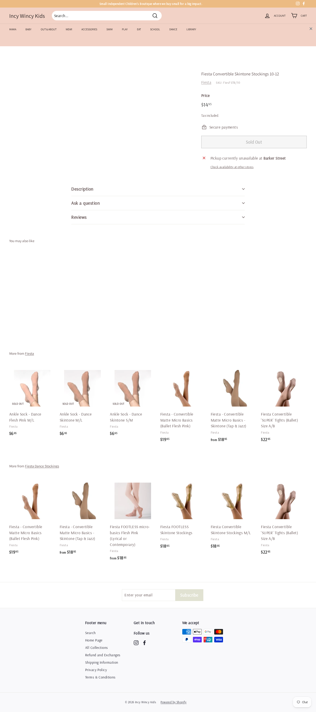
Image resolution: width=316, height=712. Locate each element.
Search (90, 632)
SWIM (109, 29)
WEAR (69, 29)
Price (205, 95)
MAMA (12, 29)
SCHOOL (155, 29)
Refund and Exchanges (103, 655)
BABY (28, 29)
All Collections (96, 647)
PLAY (125, 29)
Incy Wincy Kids (27, 15)
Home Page (93, 640)
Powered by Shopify (173, 702)
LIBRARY (191, 29)
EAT (139, 29)
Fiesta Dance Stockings (42, 466)
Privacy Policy (96, 669)
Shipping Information (101, 662)
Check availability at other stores (232, 167)
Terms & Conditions (100, 677)
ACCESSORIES (89, 29)
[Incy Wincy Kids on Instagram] (136, 642)
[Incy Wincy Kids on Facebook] (144, 642)
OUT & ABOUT (48, 29)
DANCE (173, 29)
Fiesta (206, 82)
